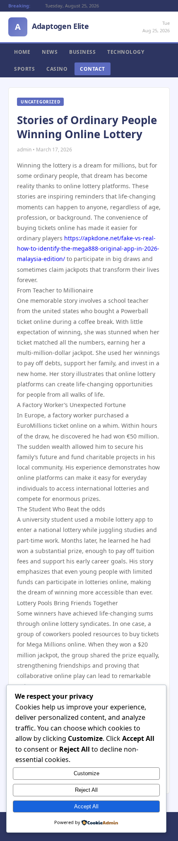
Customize (86, 773)
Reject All (86, 790)
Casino (56, 68)
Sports (24, 68)
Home (22, 51)
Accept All (86, 806)
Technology (125, 51)
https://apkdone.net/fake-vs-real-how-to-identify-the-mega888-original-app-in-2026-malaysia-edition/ (88, 248)
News (50, 51)
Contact (92, 68)
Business (82, 51)
